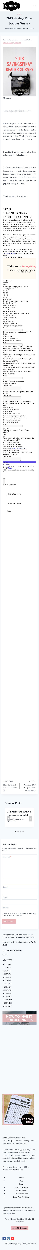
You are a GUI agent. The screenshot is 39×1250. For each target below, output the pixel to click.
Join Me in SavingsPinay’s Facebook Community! (19, 813)
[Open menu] (35, 5)
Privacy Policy (21, 1190)
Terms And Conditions (21, 1197)
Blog (21, 1181)
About (21, 1177)
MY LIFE (19, 14)
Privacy (7, 1219)
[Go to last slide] (8, 819)
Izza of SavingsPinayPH (14, 28)
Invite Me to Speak (21, 1187)
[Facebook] (4, 1238)
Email (5, 897)
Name (5, 887)
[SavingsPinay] (11, 5)
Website (6, 907)
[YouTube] (12, 1238)
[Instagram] (8, 1238)
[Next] (30, 819)
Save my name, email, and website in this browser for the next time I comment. (20, 914)
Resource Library (21, 1193)
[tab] (15, 831)
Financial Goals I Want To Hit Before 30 (10, 786)
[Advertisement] (19, 692)
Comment (7, 857)
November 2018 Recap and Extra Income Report (30, 786)
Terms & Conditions (17, 1219)
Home (21, 1184)
